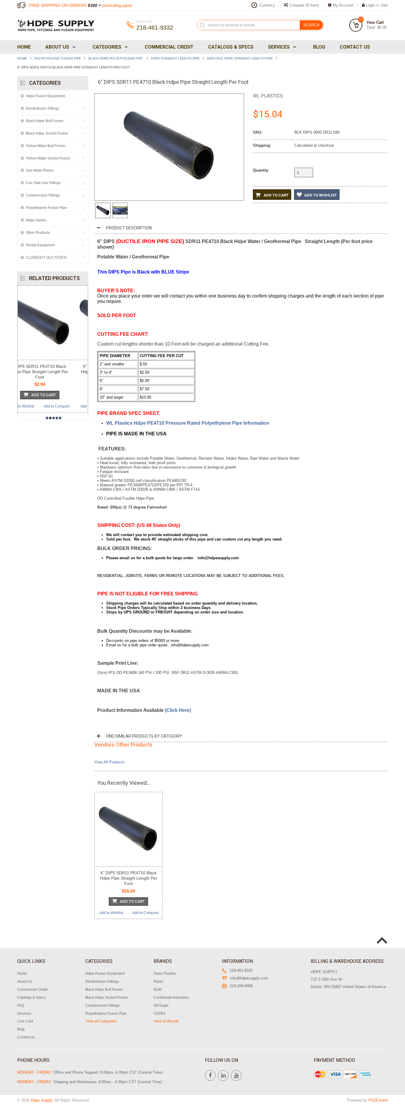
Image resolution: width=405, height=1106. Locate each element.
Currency (267, 5)
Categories (107, 47)
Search (311, 25)
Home (24, 47)
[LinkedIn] (223, 1075)
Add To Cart (56, 395)
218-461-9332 (241, 970)
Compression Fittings (43, 195)
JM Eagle (161, 1005)
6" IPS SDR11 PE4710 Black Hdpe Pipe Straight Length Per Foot (52, 371)
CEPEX (160, 1013)
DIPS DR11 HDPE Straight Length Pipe (240, 58)
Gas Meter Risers (40, 170)
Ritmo (158, 981)
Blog (319, 47)
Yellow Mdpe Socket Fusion (48, 158)
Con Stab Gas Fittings (43, 183)
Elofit (158, 989)
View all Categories (101, 1021)
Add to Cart (275, 195)
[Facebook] (210, 1075)
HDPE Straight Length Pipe (175, 58)
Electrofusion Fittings (42, 108)
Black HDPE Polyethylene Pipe (115, 58)
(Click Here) (178, 710)
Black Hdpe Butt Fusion (44, 121)
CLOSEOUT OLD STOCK (46, 257)
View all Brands (166, 1021)
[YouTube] (236, 1075)
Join (384, 5)
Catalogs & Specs (230, 47)
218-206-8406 (241, 986)
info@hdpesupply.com (249, 978)
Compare (303, 5)
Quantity (260, 170)
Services (279, 47)
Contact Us (355, 47)
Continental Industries (171, 997)
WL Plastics (268, 96)
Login (370, 5)
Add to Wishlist (35, 406)
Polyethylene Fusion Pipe (57, 58)
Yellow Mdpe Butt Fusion (46, 146)
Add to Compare (69, 406)
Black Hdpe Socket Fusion (47, 133)
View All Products (109, 762)
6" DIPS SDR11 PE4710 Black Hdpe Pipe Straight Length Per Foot (128, 878)
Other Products (38, 233)
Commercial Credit (169, 47)
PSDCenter (378, 1100)
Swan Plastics (165, 973)
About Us (57, 47)
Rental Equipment (40, 245)
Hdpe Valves (36, 220)
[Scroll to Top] (381, 934)
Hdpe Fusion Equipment (45, 96)
